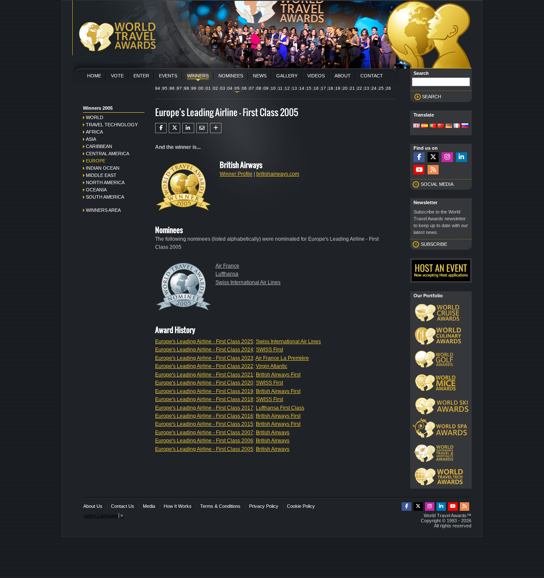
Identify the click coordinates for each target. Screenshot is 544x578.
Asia (91, 139)
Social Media (437, 184)
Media (149, 506)
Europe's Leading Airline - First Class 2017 (204, 408)
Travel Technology (112, 124)
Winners (198, 75)
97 (179, 88)
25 (381, 88)
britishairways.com (277, 174)
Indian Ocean (102, 168)
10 (273, 88)
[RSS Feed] (433, 170)
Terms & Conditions (220, 506)
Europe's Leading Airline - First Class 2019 (204, 391)
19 (337, 88)
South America (105, 196)
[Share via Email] (202, 128)
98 (186, 88)
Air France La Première (282, 358)
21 (352, 88)
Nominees (230, 75)
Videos (316, 75)
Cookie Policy (301, 506)
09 (266, 88)
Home (94, 75)
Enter (141, 75)
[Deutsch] (448, 126)
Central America (107, 153)
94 (157, 88)
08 (258, 88)
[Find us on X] (433, 157)
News (259, 75)
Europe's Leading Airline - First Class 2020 (204, 383)
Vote (117, 75)
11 (280, 88)
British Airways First (278, 375)
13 (294, 88)
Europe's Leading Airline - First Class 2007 (204, 433)
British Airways (272, 433)
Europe (95, 160)
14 (301, 88)
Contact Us (122, 506)
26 (388, 88)
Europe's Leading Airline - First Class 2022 (204, 366)
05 (237, 88)
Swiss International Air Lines (247, 282)
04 (229, 88)
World (94, 117)
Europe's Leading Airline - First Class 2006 (204, 441)
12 (287, 88)
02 (215, 88)
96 (172, 88)
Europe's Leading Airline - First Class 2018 (204, 399)
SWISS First (269, 350)
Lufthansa (226, 274)
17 (323, 88)
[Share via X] (174, 128)
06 (244, 88)
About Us (92, 506)
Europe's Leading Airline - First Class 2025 (204, 342)
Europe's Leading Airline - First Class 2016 (204, 416)
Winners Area (103, 210)
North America (105, 182)
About (342, 75)
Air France (227, 266)
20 (345, 88)
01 (208, 88)
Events (168, 75)
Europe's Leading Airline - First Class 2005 (204, 449)
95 (164, 88)
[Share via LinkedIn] (188, 128)
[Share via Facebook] (161, 128)
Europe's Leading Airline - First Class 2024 (204, 350)
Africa (94, 131)
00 (201, 88)
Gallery (287, 75)
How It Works (178, 506)
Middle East (101, 175)
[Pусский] (465, 126)
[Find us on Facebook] (419, 157)
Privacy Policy (263, 506)
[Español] (424, 126)
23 (366, 88)
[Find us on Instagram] (447, 157)
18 (330, 88)
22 (359, 88)
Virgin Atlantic (271, 366)
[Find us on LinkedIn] (461, 157)
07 (251, 88)
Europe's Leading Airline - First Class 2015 (204, 424)
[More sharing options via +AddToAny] (215, 128)
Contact (371, 75)
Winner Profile (236, 174)
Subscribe (434, 244)
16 (316, 88)
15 (309, 88)
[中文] (440, 126)
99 (193, 88)
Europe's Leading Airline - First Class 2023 (204, 358)
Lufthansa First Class (280, 408)
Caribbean (99, 146)
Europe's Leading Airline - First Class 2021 (204, 375)
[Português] (432, 126)
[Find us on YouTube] (419, 170)
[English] (416, 126)
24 (374, 88)
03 (222, 88)
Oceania (96, 189)
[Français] (456, 126)
